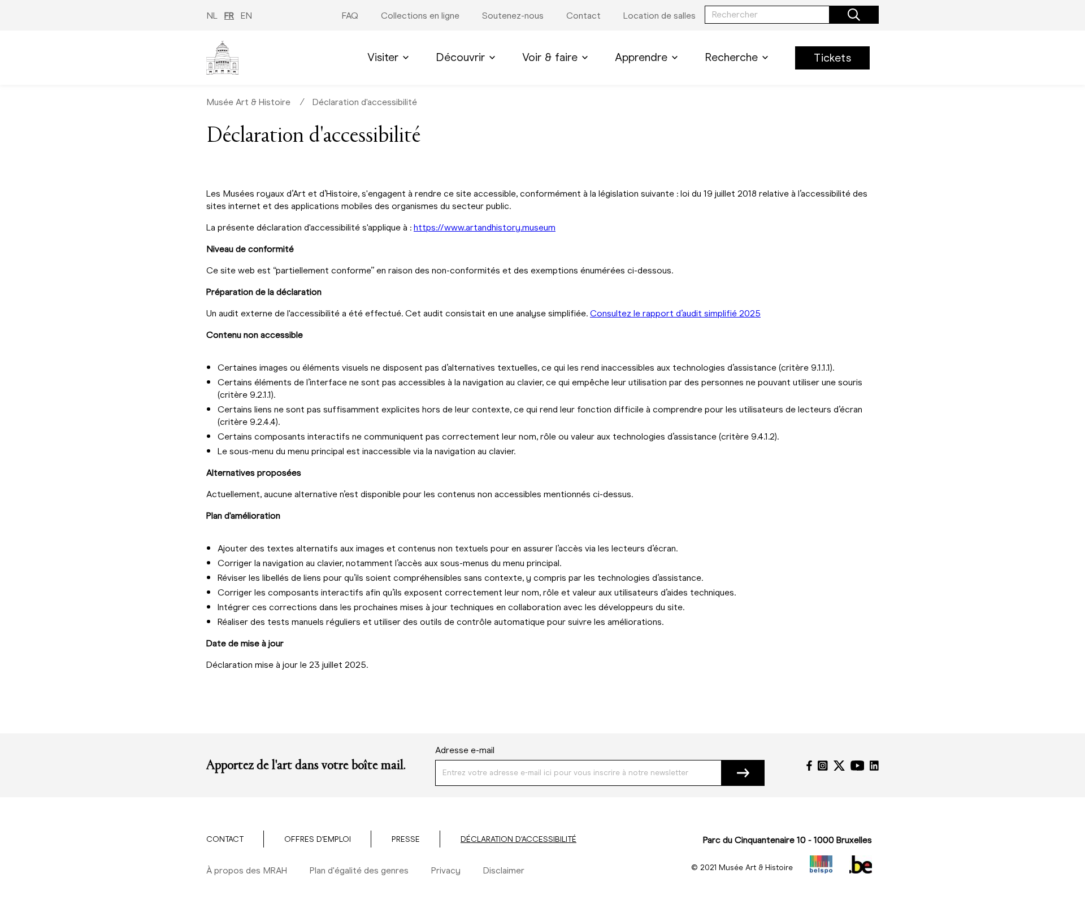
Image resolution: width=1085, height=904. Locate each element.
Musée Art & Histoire (248, 102)
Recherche (731, 57)
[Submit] (743, 773)
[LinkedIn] (874, 765)
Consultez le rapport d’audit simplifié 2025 (675, 313)
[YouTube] (857, 765)
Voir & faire (550, 57)
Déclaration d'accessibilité (365, 102)
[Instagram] (823, 765)
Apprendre (641, 57)
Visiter (382, 57)
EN (246, 15)
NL (212, 15)
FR (229, 15)
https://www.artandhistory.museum (484, 227)
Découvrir (460, 57)
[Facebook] (809, 765)
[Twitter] (839, 765)
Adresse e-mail (464, 750)
